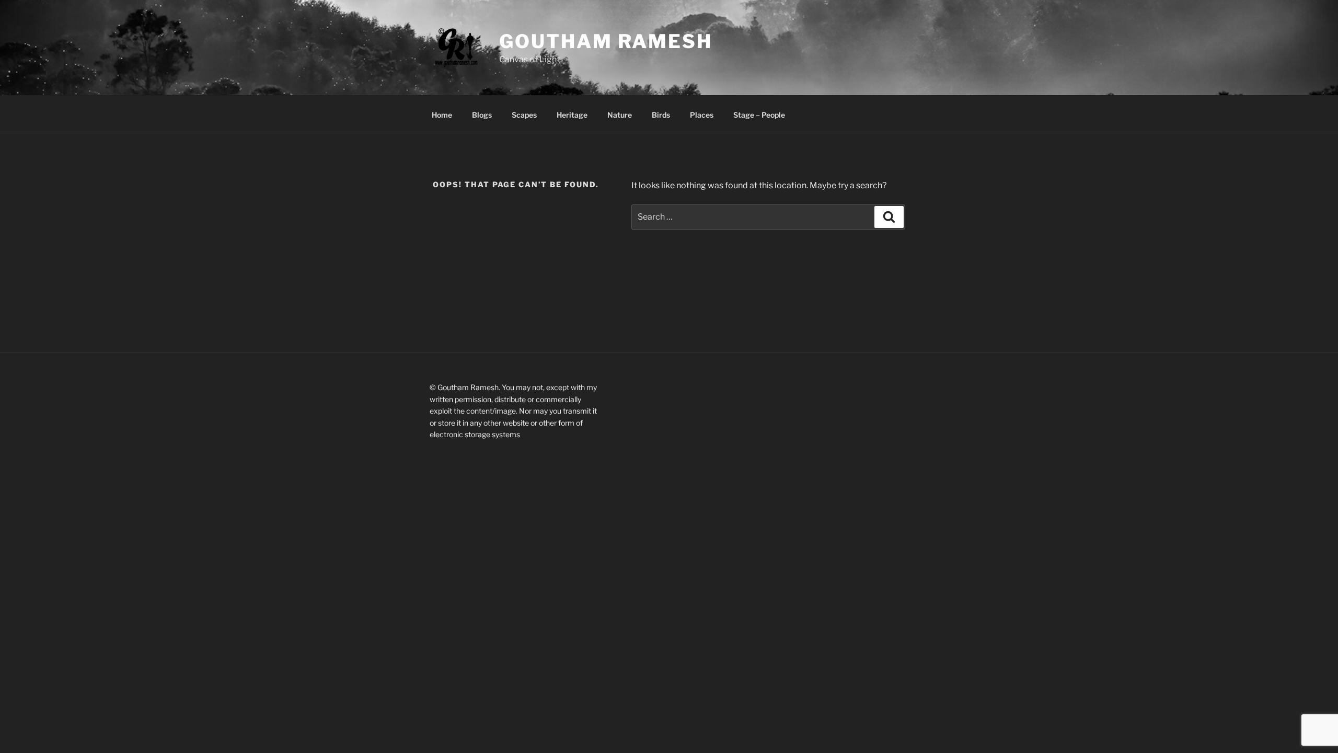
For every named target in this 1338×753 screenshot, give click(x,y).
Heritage (572, 114)
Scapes (524, 114)
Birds (661, 114)
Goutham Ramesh (605, 41)
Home (442, 114)
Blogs (482, 114)
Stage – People (759, 114)
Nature (619, 114)
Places (701, 114)
